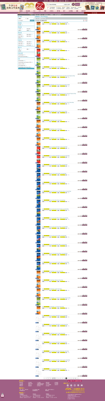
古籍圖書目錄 (22, 390)
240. (54, 368)
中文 (34, 11)
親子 (64, 11)
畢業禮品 (47, 390)
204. (52, 49)
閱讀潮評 (30, 385)
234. (54, 315)
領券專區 (73, 1)
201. (55, 22)
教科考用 (83, 11)
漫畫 (77, 11)
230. (52, 280)
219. (53, 182)
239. (56, 360)
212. (52, 120)
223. (55, 218)
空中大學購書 (48, 384)
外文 (40, 11)
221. (53, 200)
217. (54, 164)
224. (55, 226)
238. (55, 351)
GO (73, 4)
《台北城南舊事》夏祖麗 (60, 8)
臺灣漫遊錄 (76, 8)
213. (52, 129)
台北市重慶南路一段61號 (50, 395)
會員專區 (46, 1)
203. (54, 40)
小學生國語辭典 (52, 7)
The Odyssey (58, 7)
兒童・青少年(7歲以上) (49, 389)
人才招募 (39, 382)
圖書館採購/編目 (40, 384)
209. (59, 93)
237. (54, 342)
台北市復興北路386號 (23, 395)
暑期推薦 (68, 7)
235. (55, 324)
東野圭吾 (63, 7)
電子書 (58, 11)
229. (52, 271)
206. (52, 67)
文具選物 (71, 11)
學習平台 (84, 1)
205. (53, 58)
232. (56, 297)
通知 (56, 1)
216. (56, 155)
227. (54, 253)
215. (54, 146)
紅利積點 (56, 382)
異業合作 (21, 385)
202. (54, 31)
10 (73, 378)
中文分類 (21, 383)
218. (54, 173)
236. (53, 333)
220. (56, 191)
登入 (26, 1)
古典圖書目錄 (35, 390)
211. (54, 111)
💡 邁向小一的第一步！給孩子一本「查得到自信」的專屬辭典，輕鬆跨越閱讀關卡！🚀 (36, 14)
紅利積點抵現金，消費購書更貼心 (25, 12)
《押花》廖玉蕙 (51, 8)
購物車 (51, 1)
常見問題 (47, 383)
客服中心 (68, 1)
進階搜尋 (77, 4)
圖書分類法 (30, 383)
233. (53, 306)
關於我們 (21, 382)
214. (53, 138)
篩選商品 (32, 20)
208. (56, 84)
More (26, 68)
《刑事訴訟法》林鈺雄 (69, 8)
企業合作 (56, 384)
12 (75, 378)
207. (58, 75)
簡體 (45, 11)
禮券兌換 (47, 382)
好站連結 (47, 385)
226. (54, 244)
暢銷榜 (21, 11)
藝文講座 (79, 1)
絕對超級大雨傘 (73, 7)
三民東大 (51, 11)
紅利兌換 (62, 1)
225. (54, 235)
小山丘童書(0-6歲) (35, 389)
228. (55, 262)
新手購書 (56, 383)
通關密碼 (21, 384)
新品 (28, 11)
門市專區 (30, 382)
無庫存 (79, 29)
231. (52, 289)
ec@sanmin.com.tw (27, 397)
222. (55, 209)
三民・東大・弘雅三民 (23, 389)
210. (58, 102)
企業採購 (21, 1)
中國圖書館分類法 (40, 383)
